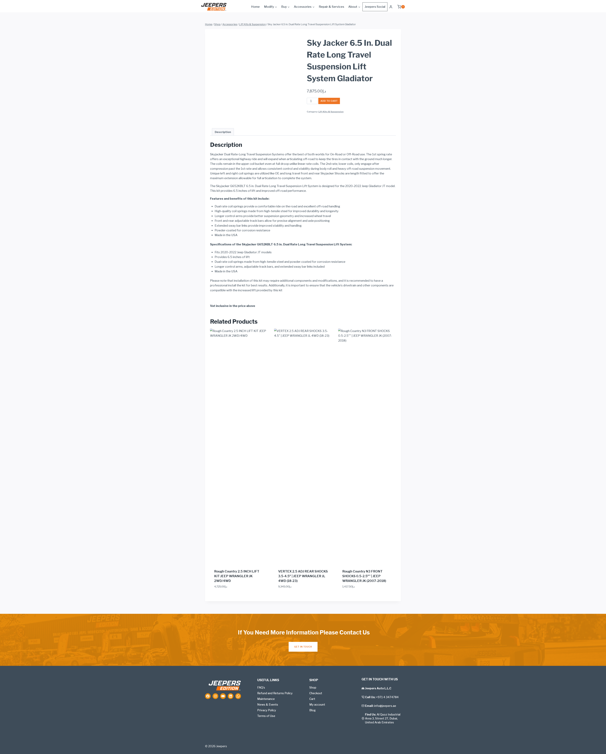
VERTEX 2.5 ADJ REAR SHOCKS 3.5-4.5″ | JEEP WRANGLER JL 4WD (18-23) (303, 576)
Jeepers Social (375, 7)
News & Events (267, 704)
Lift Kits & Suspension (331, 111)
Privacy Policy (266, 710)
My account (317, 704)
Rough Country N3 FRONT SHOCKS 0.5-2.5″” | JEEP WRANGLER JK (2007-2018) (364, 576)
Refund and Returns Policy (275, 693)
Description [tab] (223, 132)
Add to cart (329, 101)
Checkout (315, 693)
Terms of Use (266, 716)
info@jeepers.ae (385, 705)
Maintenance (266, 699)
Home (255, 7)
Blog (312, 710)
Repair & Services (331, 7)
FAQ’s (261, 687)
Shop (312, 687)
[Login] (391, 6)
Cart (312, 699)
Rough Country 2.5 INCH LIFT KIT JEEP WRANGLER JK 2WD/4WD (236, 576)
